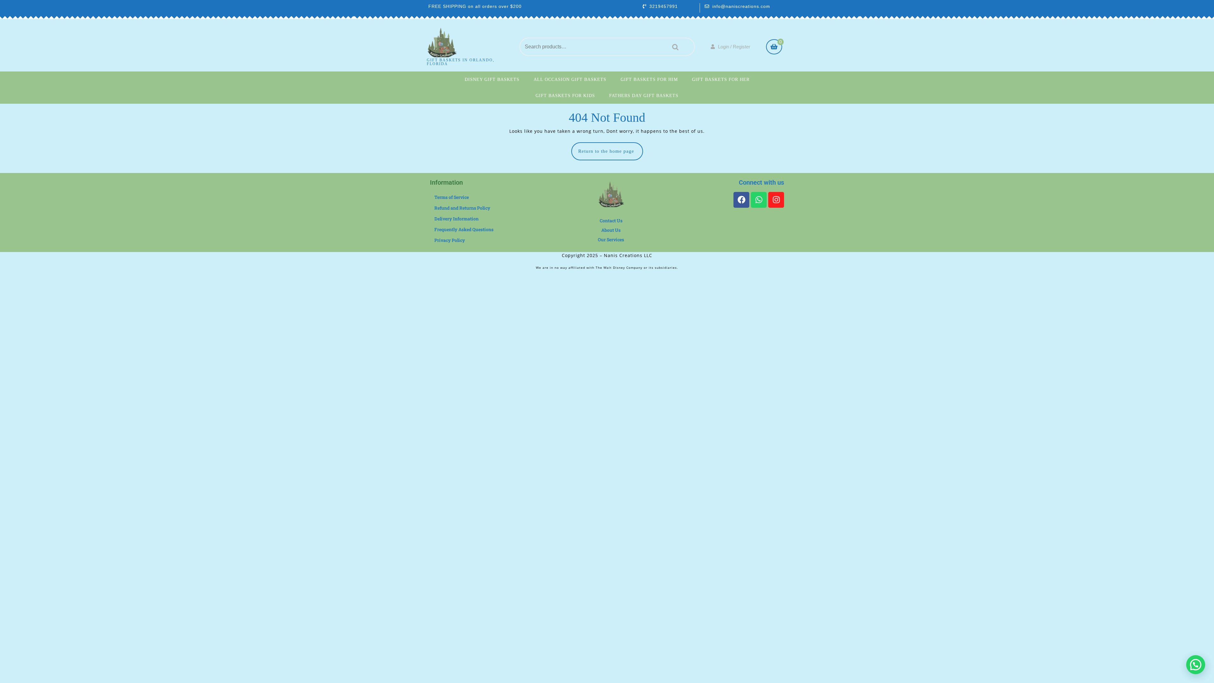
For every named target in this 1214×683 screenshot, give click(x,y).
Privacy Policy (449, 240)
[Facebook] (741, 200)
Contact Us (611, 221)
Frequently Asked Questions (464, 229)
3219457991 (663, 6)
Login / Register (734, 46)
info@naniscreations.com (741, 6)
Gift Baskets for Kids (565, 95)
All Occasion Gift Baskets (570, 79)
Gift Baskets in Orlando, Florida (460, 62)
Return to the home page (610, 148)
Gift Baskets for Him (649, 79)
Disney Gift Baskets (492, 79)
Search (674, 46)
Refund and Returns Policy (462, 208)
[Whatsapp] (759, 200)
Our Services (611, 240)
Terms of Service (451, 197)
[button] (1195, 664)
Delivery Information (456, 219)
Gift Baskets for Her (721, 79)
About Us (611, 230)
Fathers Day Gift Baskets (643, 95)
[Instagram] (776, 200)
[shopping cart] (774, 47)
